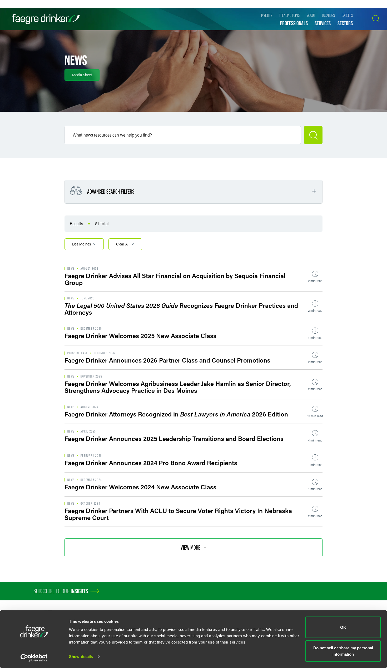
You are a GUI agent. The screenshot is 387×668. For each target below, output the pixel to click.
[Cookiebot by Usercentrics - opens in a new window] (34, 658)
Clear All (122, 244)
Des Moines (81, 244)
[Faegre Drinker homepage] (46, 19)
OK (343, 627)
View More (190, 547)
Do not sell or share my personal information (343, 650)
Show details (81, 656)
